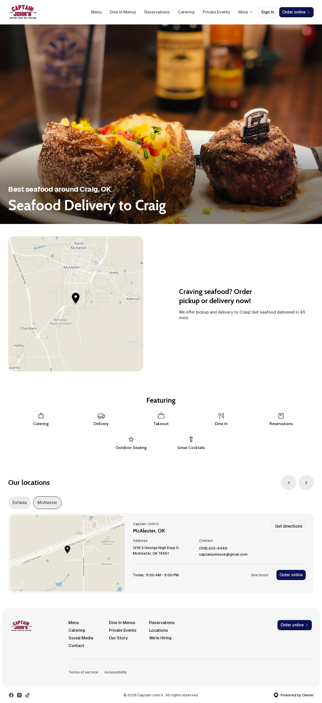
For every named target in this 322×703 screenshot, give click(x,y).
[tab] (19, 502)
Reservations (157, 12)
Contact (76, 645)
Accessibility (115, 672)
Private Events (216, 12)
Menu (96, 12)
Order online (291, 575)
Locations (158, 630)
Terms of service (83, 672)
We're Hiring (160, 638)
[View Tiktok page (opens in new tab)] (27, 695)
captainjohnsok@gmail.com (223, 554)
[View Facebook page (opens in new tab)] (11, 695)
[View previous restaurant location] (289, 482)
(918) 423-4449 (213, 548)
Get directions (288, 526)
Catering (186, 12)
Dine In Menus (123, 12)
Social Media (80, 638)
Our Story (118, 638)
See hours (259, 575)
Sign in (267, 12)
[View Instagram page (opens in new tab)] (19, 695)
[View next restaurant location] (306, 482)
